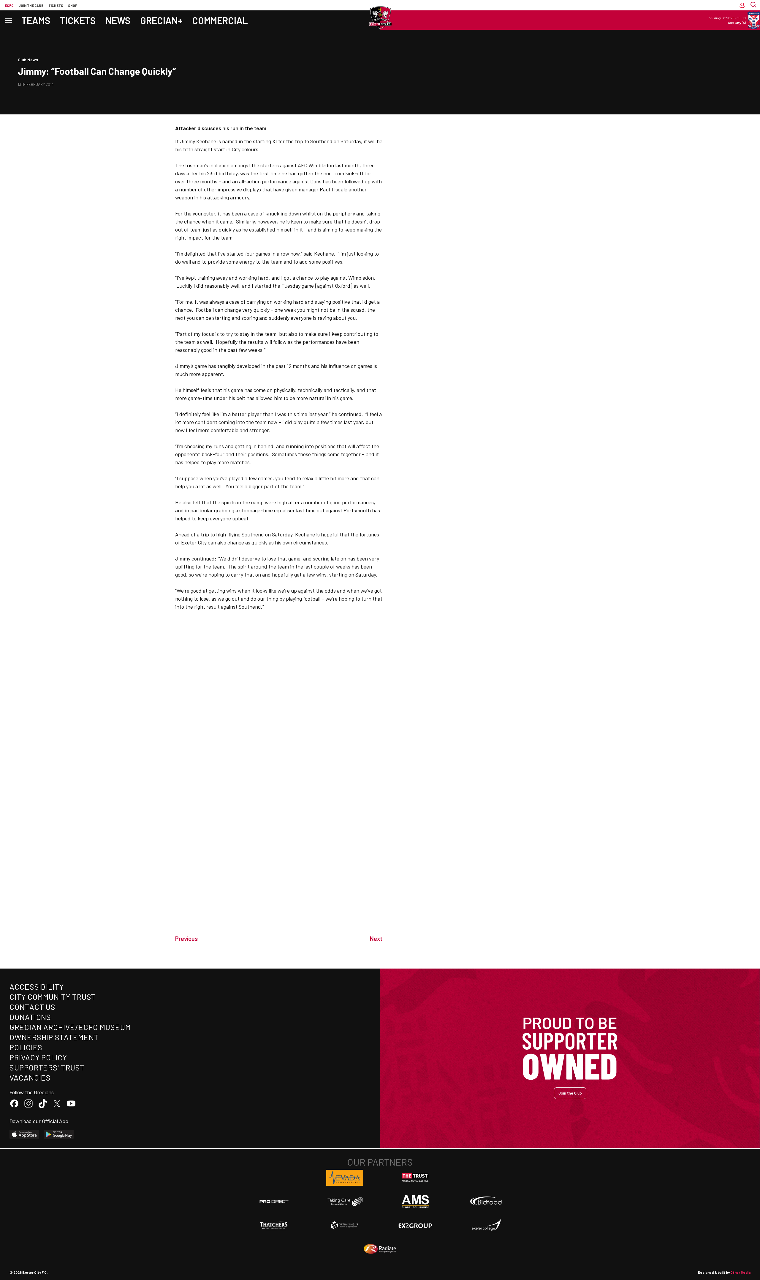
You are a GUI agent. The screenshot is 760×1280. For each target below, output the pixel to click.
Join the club (31, 5)
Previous (186, 938)
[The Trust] (415, 1177)
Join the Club (570, 1092)
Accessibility (37, 986)
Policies (26, 1047)
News (118, 20)
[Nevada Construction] (344, 1178)
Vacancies (30, 1077)
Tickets (55, 5)
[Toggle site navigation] (8, 20)
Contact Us (33, 1006)
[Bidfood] (486, 1201)
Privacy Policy (38, 1057)
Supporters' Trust (47, 1067)
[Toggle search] (754, 5)
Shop (72, 5)
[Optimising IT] (344, 1225)
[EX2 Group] (415, 1225)
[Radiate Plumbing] (380, 1249)
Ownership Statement (54, 1037)
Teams (35, 20)
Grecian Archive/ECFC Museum (70, 1027)
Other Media (740, 1272)
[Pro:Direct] (274, 1201)
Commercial (220, 20)
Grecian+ (161, 20)
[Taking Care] (344, 1201)
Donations (30, 1016)
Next (376, 938)
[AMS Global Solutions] (415, 1201)
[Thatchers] (274, 1225)
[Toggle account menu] (742, 5)
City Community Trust (53, 996)
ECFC (9, 5)
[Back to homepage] (380, 18)
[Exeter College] (486, 1225)
